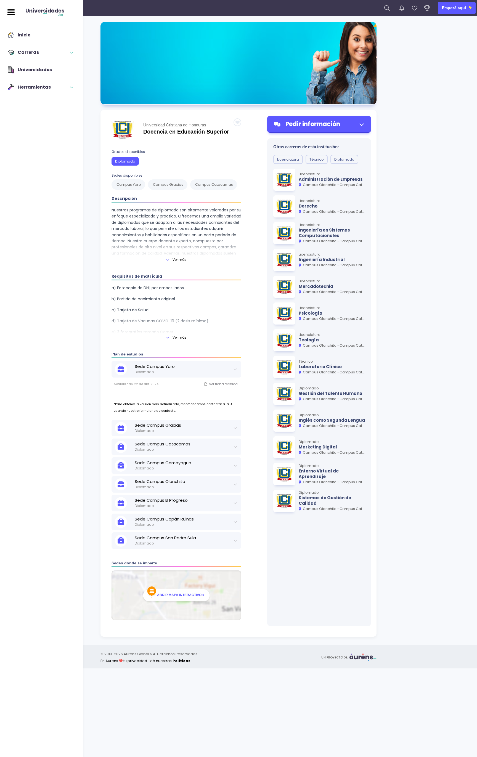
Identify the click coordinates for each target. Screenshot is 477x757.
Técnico (316, 159)
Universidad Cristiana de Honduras (174, 125)
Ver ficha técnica (223, 384)
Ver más (180, 259)
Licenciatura (288, 159)
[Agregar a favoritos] (237, 122)
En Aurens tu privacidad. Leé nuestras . (145, 660)
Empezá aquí (454, 8)
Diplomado (125, 161)
